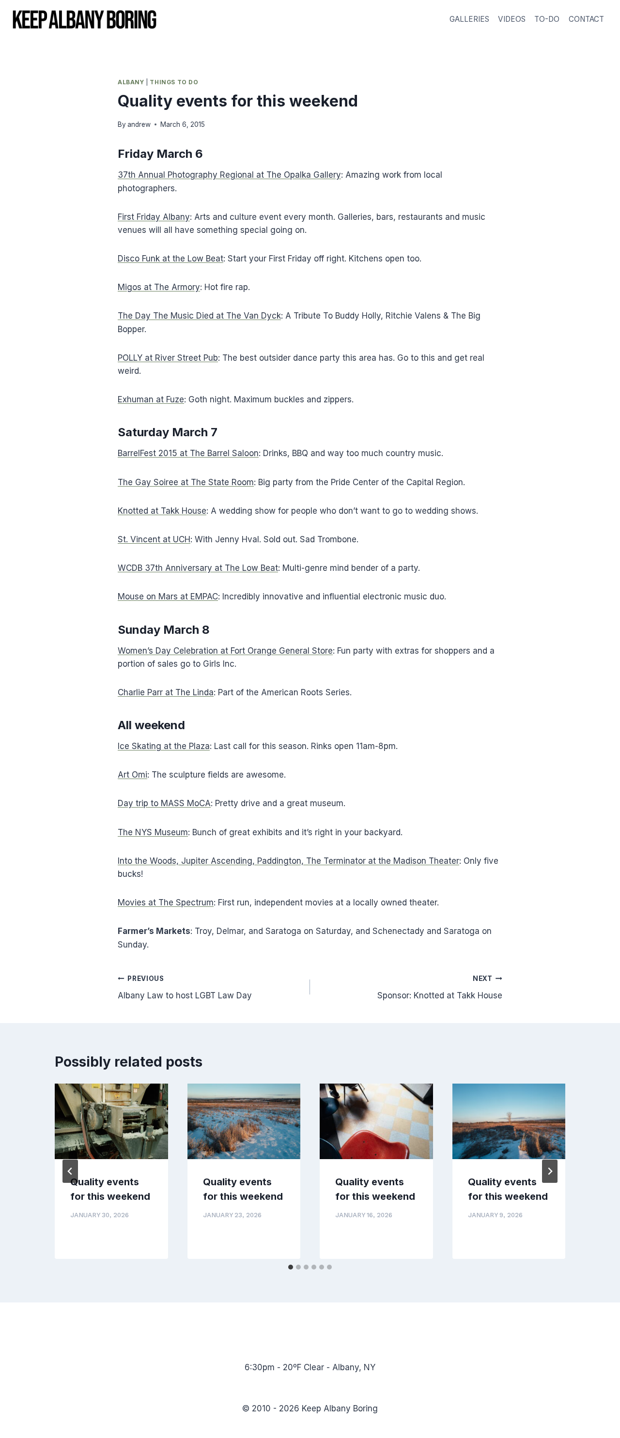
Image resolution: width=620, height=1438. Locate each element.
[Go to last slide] (70, 1171)
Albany (131, 82)
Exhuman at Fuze (151, 399)
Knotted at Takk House (162, 511)
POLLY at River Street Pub (168, 358)
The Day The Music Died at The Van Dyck (199, 316)
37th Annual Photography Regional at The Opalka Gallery (229, 175)
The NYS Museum (153, 832)
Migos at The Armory (159, 287)
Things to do (174, 82)
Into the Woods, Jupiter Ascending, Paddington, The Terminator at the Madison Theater (288, 861)
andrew (139, 124)
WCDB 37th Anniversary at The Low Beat (198, 568)
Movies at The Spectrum (166, 902)
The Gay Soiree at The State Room (186, 482)
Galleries (469, 19)
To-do (546, 19)
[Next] (550, 1171)
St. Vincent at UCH (154, 539)
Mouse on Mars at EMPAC (168, 596)
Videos (512, 19)
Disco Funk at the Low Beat (170, 258)
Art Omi (132, 775)
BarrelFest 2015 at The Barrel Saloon (188, 453)
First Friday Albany (154, 217)
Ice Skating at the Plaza (164, 746)
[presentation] (111, 1121)
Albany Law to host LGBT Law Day (185, 987)
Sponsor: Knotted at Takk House (439, 987)
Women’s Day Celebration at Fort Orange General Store (225, 651)
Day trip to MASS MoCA (164, 803)
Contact (586, 19)
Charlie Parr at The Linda (166, 692)
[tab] (290, 1267)
